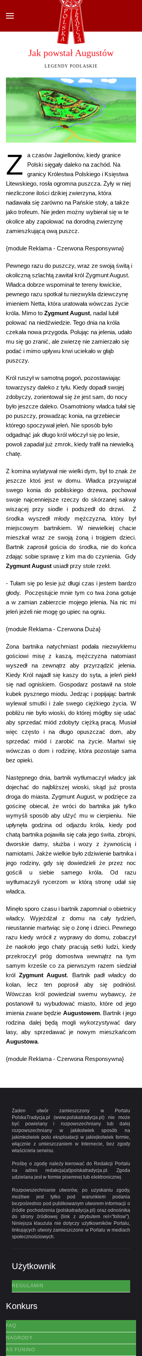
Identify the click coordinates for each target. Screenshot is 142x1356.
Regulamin (28, 1285)
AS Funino (20, 1349)
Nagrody (19, 1338)
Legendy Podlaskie (71, 66)
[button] (10, 16)
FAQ (11, 1325)
